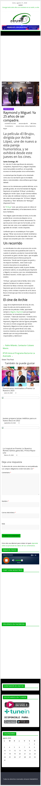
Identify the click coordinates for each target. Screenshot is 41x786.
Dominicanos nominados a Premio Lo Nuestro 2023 (19, 389)
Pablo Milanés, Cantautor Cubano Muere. (18, 346)
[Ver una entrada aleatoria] (37, 33)
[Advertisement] (20, 57)
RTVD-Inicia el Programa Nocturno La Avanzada (19, 354)
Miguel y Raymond (17, 312)
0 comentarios (9, 126)
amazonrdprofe (23, 123)
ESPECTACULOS (8, 109)
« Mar (5, 765)
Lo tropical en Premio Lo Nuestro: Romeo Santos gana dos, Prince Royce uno (19, 450)
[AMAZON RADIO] (4, 33)
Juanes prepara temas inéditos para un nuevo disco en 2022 (19, 419)
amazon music (20, 126)
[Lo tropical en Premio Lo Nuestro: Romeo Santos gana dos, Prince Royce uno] (20, 428)
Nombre (5, 501)
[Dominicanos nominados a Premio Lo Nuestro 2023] (20, 368)
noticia (27, 126)
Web (3, 524)
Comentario (6, 472)
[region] (20, 27)
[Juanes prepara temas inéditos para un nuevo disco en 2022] (20, 398)
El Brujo (8, 207)
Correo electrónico (9, 512)
